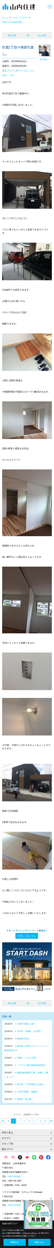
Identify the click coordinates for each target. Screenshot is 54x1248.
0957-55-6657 (14, 1176)
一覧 (27, 35)
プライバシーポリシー (30, 1233)
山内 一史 (8, 75)
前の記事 (12, 35)
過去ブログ (8, 70)
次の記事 (42, 35)
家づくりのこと (24, 70)
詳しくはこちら (28, 936)
